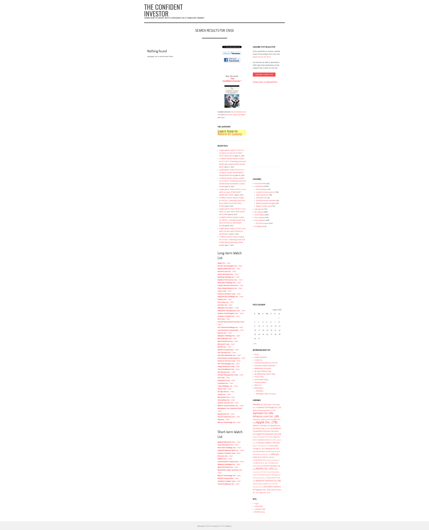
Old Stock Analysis (262, 223)
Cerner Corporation (260, 437)
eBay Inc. (256, 446)
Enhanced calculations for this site (266, 363)
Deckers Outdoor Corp (268, 443)
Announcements (261, 189)
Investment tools (261, 198)
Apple (223, 117)
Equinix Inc (265, 446)
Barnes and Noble (239, 115)
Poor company (259, 217)
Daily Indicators (261, 195)
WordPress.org (259, 512)
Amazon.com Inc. (266, 416)
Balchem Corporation (261, 426)
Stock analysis (259, 220)
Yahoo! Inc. (264, 492)
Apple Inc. (266, 422)
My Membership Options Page (264, 374)
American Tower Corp (263, 419)
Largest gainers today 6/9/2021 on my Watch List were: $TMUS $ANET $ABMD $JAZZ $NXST (232, 192)
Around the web (259, 183)
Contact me (258, 360)
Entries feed (258, 506)
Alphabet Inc (263, 413)
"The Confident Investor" (231, 79)
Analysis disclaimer (260, 357)
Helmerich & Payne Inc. (263, 454)
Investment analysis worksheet (264, 365)
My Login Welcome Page (262, 371)
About (256, 354)
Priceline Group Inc (266, 475)
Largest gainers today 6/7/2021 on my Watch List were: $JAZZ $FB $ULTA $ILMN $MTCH (232, 231)
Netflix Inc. (264, 468)
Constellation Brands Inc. (265, 440)
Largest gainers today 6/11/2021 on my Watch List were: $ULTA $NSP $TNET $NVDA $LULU (231, 153)
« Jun (254, 343)
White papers (258, 388)
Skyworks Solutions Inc (268, 480)
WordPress (228, 526)
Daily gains (258, 209)
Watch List (257, 385)
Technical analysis (260, 382)
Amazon (229, 115)
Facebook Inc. (272, 449)
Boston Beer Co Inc (264, 428)
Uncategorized (259, 226)
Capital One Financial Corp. (268, 434)
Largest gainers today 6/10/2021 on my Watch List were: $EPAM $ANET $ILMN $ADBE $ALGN (231, 172)
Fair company (258, 212)
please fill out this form (262, 57)
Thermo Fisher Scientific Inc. (263, 484)
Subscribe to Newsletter (265, 82)
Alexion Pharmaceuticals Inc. (264, 410)
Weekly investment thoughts (265, 203)
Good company (259, 215)
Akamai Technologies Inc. (269, 407)
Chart (228, 263)
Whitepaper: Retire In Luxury (266, 394)
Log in (256, 503)
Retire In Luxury (230, 134)
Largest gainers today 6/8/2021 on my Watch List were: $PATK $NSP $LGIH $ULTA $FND (232, 211)
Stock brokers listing (261, 379)
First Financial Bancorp (261, 451)
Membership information (262, 368)
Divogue (216, 526)
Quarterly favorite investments (266, 200)
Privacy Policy (259, 377)
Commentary (258, 186)
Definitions (259, 391)
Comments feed (259, 509)
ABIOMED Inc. (260, 405)
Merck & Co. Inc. (263, 463)
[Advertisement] (262, 127)
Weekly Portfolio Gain (263, 206)
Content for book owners (264, 192)
